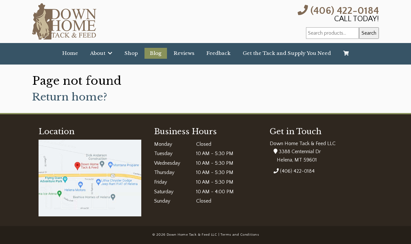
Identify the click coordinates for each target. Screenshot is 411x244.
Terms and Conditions (240, 235)
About (99, 53)
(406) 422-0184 (343, 10)
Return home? (69, 97)
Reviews (184, 53)
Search (369, 33)
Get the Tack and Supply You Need (287, 53)
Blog (156, 53)
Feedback (218, 53)
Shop (131, 53)
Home (70, 53)
